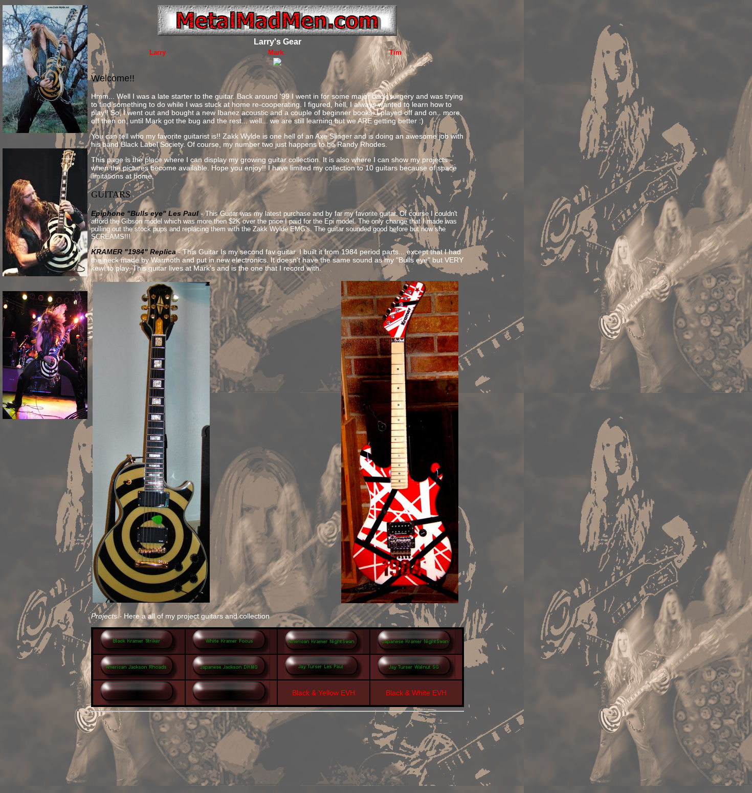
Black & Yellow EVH (323, 693)
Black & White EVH (416, 693)
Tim (395, 52)
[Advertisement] (277, 738)
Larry (157, 52)
